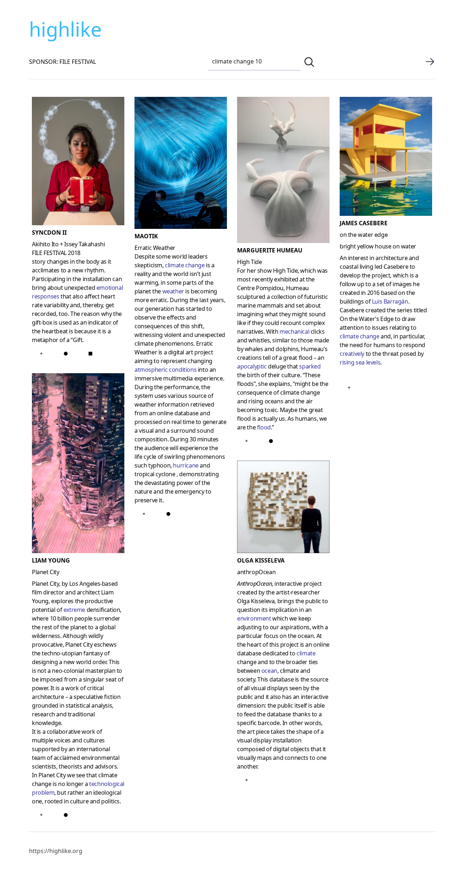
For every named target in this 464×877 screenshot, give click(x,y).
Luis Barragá (387, 301)
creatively (353, 354)
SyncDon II (49, 232)
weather (173, 291)
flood (264, 427)
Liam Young (51, 560)
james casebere (364, 223)
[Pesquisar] (309, 62)
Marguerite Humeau (269, 250)
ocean (269, 671)
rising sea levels (360, 362)
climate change (359, 336)
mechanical (294, 331)
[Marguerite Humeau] (283, 171)
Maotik (146, 236)
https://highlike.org (55, 851)
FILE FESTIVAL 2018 (56, 253)
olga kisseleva (261, 560)
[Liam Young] (78, 464)
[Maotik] (180, 164)
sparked (309, 366)
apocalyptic (252, 366)
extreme (74, 610)
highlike (65, 29)
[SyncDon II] (78, 162)
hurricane (185, 465)
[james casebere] (386, 158)
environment (254, 618)
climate (306, 653)
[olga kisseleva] (283, 508)
